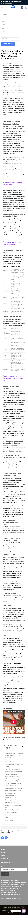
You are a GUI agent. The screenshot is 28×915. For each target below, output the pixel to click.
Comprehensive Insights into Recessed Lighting (13, 761)
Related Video (9, 820)
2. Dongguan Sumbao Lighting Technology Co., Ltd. (13, 784)
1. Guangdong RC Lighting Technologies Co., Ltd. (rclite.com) (14, 780)
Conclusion (8, 815)
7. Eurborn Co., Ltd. (10, 802)
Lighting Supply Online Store (10, 898)
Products (4, 852)
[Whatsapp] (6, 837)
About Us (4, 849)
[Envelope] (2, 837)
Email (2, 28)
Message (3, 36)
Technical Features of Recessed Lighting (14, 765)
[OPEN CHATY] (24, 911)
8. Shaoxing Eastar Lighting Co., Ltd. (13, 806)
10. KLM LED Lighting (11, 812)
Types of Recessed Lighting (12, 769)
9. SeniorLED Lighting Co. (12, 810)
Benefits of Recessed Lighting (13, 771)
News (3, 855)
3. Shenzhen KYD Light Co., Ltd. (13, 788)
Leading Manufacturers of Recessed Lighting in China (12, 775)
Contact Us (4, 858)
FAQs (6, 817)
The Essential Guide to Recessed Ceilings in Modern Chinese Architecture (14, 755)
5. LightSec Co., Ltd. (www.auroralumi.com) (11, 794)
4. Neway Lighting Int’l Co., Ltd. (13, 790)
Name (2, 21)
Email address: (5, 867)
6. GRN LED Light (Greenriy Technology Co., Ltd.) (12, 799)
